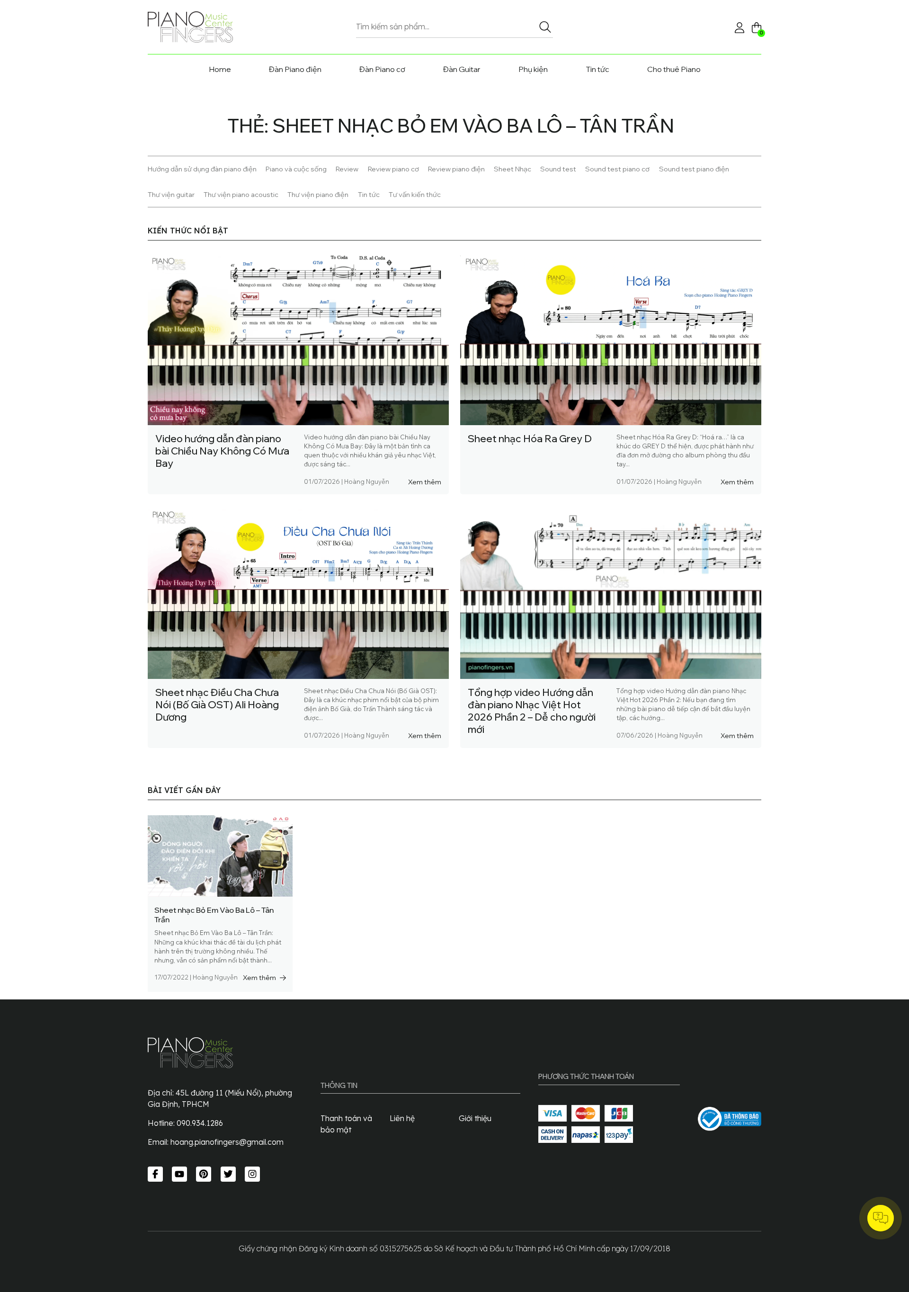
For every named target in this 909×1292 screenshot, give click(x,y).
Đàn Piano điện (295, 69)
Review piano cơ (393, 168)
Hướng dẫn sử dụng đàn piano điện (202, 168)
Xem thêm (424, 481)
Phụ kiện (533, 69)
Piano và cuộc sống (296, 168)
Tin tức (597, 69)
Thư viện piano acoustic (241, 194)
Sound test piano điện (694, 168)
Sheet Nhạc (512, 168)
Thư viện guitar (171, 194)
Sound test (558, 168)
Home (220, 69)
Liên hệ (402, 1118)
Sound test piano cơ (617, 168)
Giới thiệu (475, 1118)
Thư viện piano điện (317, 194)
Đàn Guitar (462, 69)
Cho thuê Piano (674, 69)
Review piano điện (456, 168)
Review (347, 168)
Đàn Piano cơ (382, 69)
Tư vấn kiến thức (415, 194)
